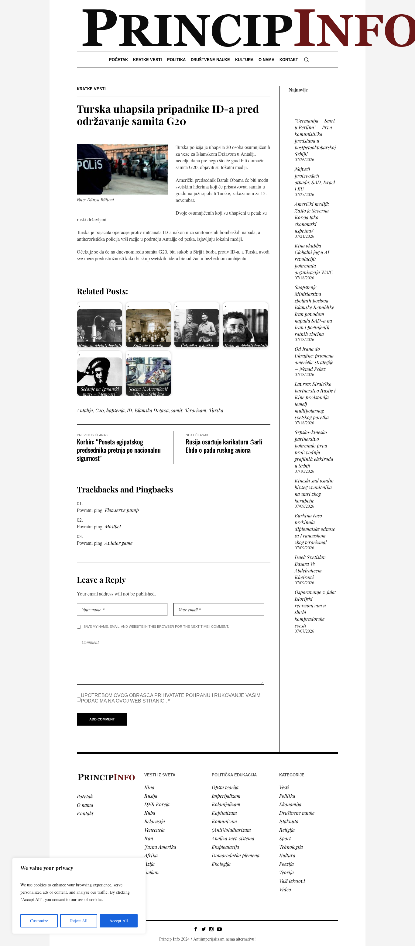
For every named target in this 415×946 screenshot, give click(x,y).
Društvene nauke (296, 813)
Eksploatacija (225, 847)
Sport (285, 838)
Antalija (85, 410)
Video (285, 889)
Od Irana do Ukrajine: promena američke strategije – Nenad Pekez (314, 359)
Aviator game (118, 543)
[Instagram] (211, 929)
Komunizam (224, 821)
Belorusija (154, 821)
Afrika (151, 855)
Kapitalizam (224, 813)
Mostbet (113, 526)
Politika (287, 795)
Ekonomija (290, 804)
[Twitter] (203, 929)
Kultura (287, 855)
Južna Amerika (160, 847)
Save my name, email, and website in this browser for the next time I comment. (156, 626)
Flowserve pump (122, 510)
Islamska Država (152, 410)
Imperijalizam (226, 795)
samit (176, 410)
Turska (216, 410)
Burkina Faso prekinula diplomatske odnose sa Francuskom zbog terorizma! (315, 528)
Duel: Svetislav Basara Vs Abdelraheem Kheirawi (310, 567)
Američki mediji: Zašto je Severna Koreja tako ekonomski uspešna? (312, 217)
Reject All (78, 921)
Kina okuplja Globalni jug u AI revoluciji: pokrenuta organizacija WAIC (314, 258)
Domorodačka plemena (235, 855)
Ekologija (221, 864)
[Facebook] (195, 929)
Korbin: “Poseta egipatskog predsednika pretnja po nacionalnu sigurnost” (119, 450)
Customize (39, 921)
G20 (99, 410)
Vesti (284, 787)
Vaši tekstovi (292, 881)
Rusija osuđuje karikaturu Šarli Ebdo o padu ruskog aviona (224, 445)
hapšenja (115, 410)
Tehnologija (291, 847)
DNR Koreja (157, 804)
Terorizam (195, 410)
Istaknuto (288, 821)
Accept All (118, 921)
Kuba (149, 813)
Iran (148, 838)
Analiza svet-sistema (233, 838)
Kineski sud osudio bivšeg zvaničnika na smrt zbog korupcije (314, 490)
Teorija (286, 872)
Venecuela (154, 830)
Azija (149, 864)
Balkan (151, 872)
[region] (79, 896)
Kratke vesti (91, 89)
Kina (149, 787)
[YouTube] (219, 929)
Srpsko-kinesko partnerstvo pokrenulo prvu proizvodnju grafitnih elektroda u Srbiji (314, 449)
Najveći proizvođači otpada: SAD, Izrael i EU (314, 179)
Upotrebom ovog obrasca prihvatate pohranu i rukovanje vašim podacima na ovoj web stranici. (170, 698)
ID (129, 410)
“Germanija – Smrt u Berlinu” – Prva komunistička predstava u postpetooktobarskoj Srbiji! (315, 137)
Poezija (286, 864)
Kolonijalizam (226, 804)
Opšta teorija (225, 787)
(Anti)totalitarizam (231, 830)
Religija (287, 830)
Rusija (150, 795)
